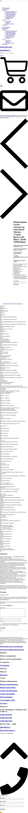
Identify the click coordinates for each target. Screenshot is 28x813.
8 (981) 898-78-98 (6, 721)
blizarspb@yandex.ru (7, 730)
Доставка (7, 18)
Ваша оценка (3, 605)
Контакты (5, 25)
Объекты (7, 22)
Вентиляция (5, 9)
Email (1, 621)
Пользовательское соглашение (11, 646)
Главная (2, 115)
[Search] (13, 53)
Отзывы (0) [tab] (19, 303)
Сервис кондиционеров (10, 14)
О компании (8, 21)
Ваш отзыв (3, 607)
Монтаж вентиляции (10, 12)
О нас (4, 20)
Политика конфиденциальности (12, 649)
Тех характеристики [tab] (7, 303)
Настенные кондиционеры (10, 115)
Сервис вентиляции (10, 15)
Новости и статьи (9, 23)
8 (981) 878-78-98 (6, 718)
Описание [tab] (14, 303)
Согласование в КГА (7, 700)
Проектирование (9, 17)
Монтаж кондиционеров (11, 11)
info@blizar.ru (5, 50)
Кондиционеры (6, 8)
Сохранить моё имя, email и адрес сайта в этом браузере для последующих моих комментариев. (13, 624)
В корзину (16, 284)
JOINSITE (10, 733)
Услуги (4, 10)
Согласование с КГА (10, 16)
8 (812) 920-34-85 (6, 47)
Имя (1, 618)
